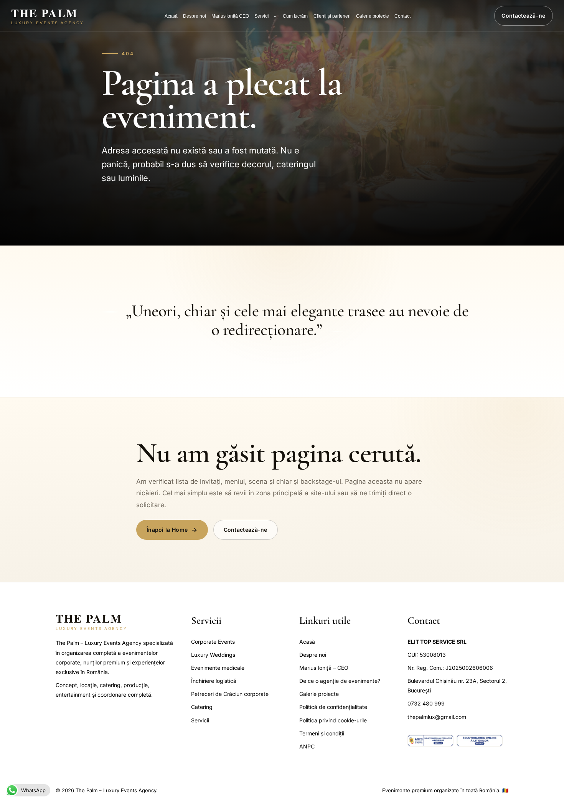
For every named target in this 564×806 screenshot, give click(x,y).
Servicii (261, 16)
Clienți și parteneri (332, 16)
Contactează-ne (523, 15)
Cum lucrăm (295, 16)
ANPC (307, 746)
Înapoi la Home (167, 529)
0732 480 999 (426, 703)
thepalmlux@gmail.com (436, 717)
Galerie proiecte (372, 16)
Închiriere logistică (213, 680)
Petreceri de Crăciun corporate (230, 694)
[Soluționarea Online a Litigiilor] (480, 741)
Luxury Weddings (213, 654)
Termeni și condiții (321, 733)
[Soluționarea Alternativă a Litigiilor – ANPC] (430, 741)
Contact (402, 16)
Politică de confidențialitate (333, 707)
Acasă (171, 16)
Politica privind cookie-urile (333, 720)
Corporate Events (213, 641)
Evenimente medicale (217, 667)
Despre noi (194, 16)
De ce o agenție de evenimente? (339, 680)
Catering (202, 707)
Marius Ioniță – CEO (323, 667)
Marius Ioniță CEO (230, 16)
